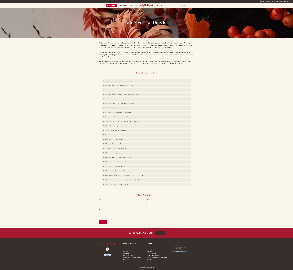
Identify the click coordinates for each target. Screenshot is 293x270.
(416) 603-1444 (152, 253)
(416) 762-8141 (128, 253)
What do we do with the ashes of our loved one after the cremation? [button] (124, 175)
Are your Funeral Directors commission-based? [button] (119, 85)
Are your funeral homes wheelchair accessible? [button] (119, 112)
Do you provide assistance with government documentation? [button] (122, 121)
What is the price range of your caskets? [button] (116, 126)
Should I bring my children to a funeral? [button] (117, 184)
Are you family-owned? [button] (112, 90)
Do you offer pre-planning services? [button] (115, 130)
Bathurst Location (153, 243)
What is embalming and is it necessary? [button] (116, 153)
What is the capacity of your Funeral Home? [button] (118, 108)
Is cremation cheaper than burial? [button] (115, 166)
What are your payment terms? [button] (114, 139)
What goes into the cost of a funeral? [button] (115, 162)
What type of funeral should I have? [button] (115, 144)
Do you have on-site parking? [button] (113, 135)
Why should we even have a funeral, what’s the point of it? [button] (122, 180)
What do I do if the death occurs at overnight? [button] (118, 157)
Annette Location (129, 243)
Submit (103, 222)
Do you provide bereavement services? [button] (116, 117)
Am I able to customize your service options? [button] (118, 99)
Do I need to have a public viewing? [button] (115, 148)
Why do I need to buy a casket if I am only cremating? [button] (120, 171)
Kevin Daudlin (130, 255)
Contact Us (160, 233)
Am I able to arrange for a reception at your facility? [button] (120, 103)
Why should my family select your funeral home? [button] (119, 81)
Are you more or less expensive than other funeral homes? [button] (122, 94)
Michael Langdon (155, 255)
